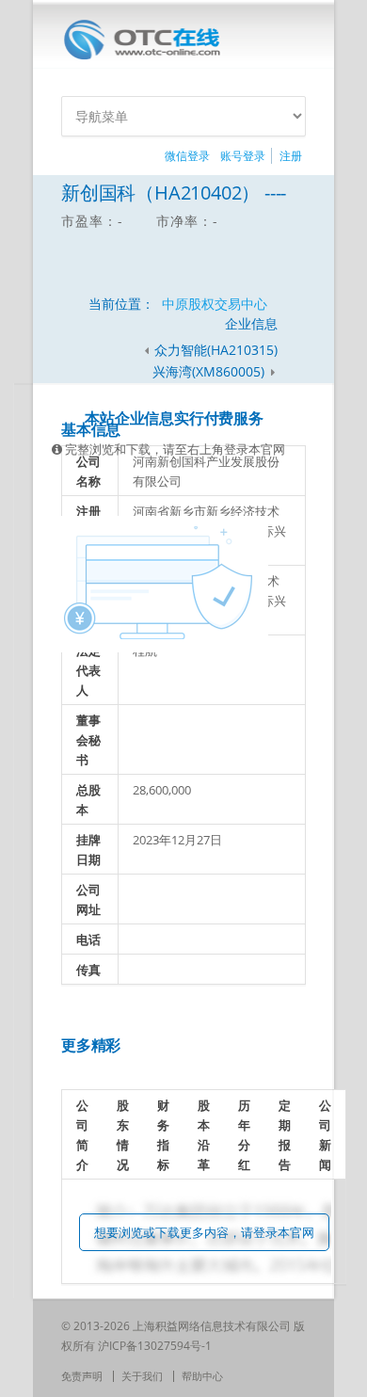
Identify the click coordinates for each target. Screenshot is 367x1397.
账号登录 (242, 156)
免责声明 (82, 1376)
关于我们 (142, 1376)
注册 (290, 156)
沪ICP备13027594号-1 (155, 1346)
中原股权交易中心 (214, 304)
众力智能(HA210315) (216, 350)
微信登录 (187, 156)
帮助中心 (202, 1376)
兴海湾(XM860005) (210, 371)
